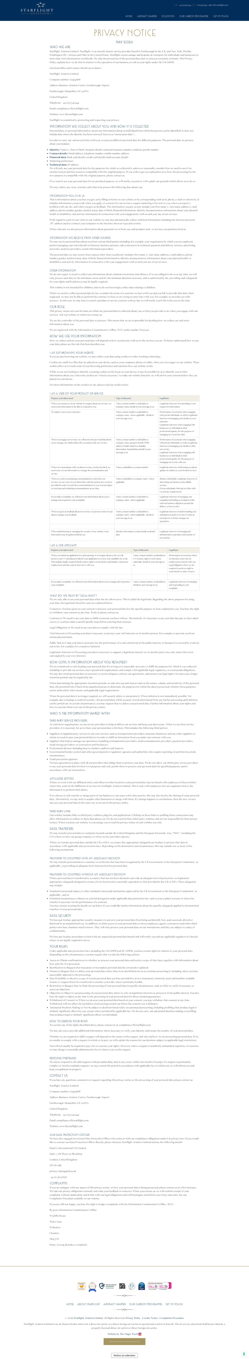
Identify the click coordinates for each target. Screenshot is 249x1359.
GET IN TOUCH (220, 16)
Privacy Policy (133, 1318)
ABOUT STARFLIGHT (88, 1304)
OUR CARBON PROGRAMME (193, 16)
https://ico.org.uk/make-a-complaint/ (69, 1244)
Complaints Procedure (172, 1318)
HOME (129, 16)
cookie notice (121, 384)
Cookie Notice (150, 1318)
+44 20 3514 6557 (58, 1177)
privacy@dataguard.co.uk (63, 1171)
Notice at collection (124, 1355)
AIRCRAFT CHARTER (147, 16)
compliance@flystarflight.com (73, 108)
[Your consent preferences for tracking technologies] (244, 1354)
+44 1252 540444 (70, 102)
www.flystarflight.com (71, 114)
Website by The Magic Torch (123, 1334)
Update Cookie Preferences (124, 1342)
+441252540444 (184, 5)
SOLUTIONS (167, 16)
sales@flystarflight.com (218, 5)
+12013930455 (201, 5)
